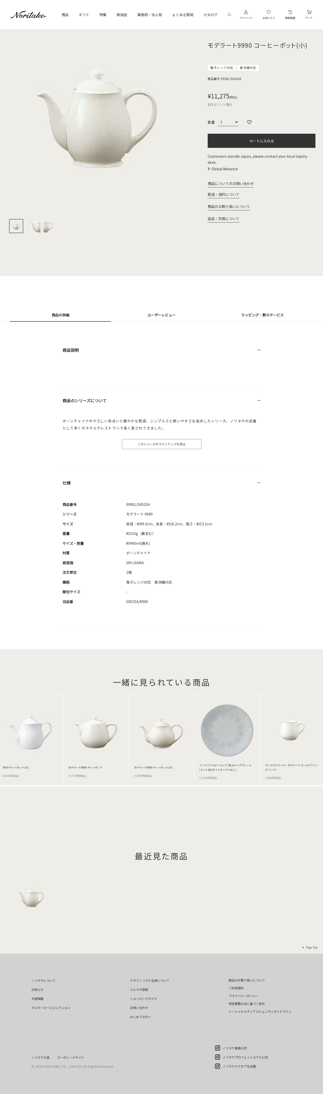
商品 (65, 14)
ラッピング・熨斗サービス (262, 314)
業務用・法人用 (149, 14)
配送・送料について (223, 194)
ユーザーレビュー (161, 314)
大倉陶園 (37, 998)
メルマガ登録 (139, 989)
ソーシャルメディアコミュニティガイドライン (260, 1011)
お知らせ (37, 989)
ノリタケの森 (40, 1057)
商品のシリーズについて (85, 400)
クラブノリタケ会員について (149, 980)
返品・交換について (223, 218)
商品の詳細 (60, 314)
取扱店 (122, 14)
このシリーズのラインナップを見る (162, 444)
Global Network (224, 169)
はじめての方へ (140, 1017)
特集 (102, 14)
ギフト (84, 14)
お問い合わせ (139, 1007)
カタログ (210, 14)
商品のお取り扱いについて (229, 206)
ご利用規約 (236, 988)
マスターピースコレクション (50, 1007)
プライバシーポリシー (244, 996)
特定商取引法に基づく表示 (247, 1003)
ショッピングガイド (143, 998)
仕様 (67, 483)
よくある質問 (182, 14)
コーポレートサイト (70, 1057)
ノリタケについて (43, 980)
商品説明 (71, 350)
